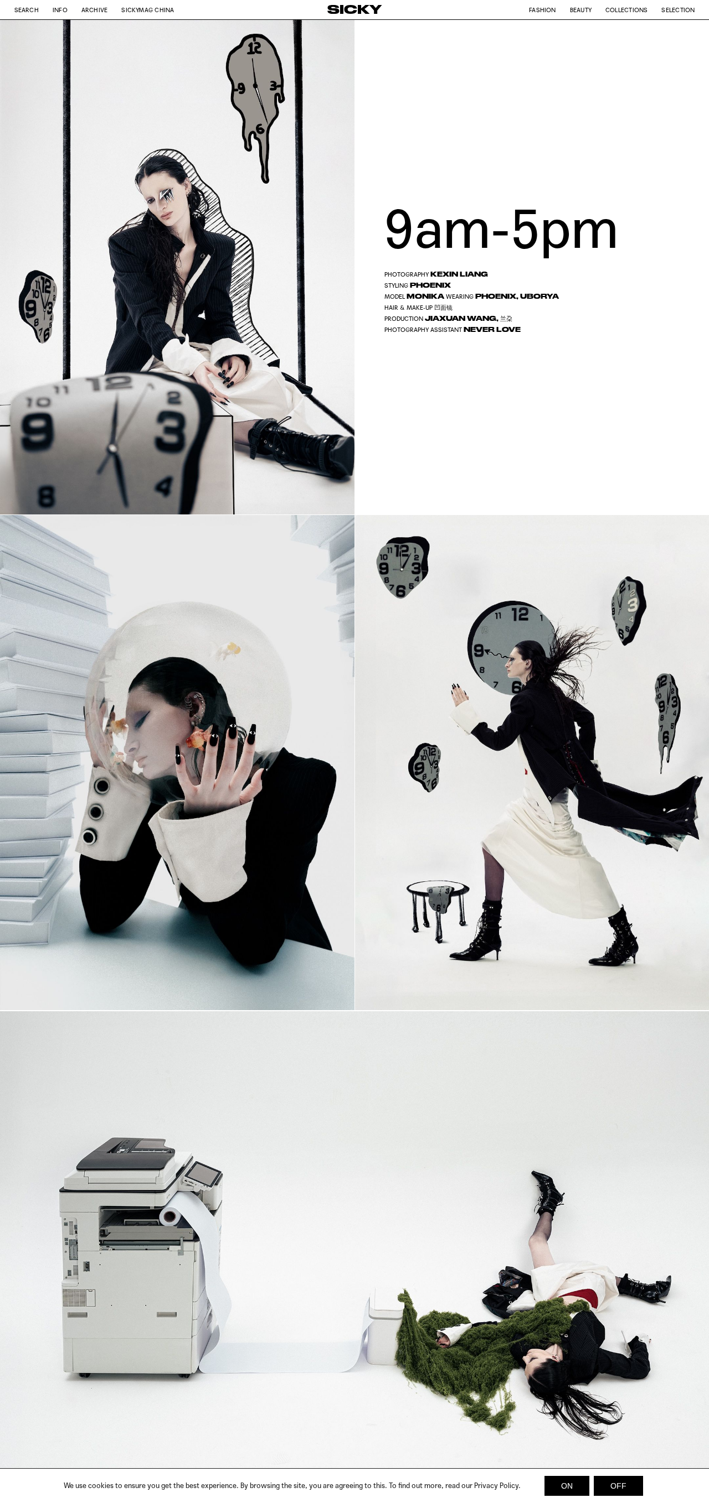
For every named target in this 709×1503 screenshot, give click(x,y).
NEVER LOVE (492, 330)
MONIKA (425, 296)
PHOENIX (430, 285)
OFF (618, 1485)
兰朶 (506, 319)
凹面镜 (443, 307)
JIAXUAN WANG (460, 319)
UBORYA (539, 296)
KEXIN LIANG (459, 274)
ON (567, 1485)
